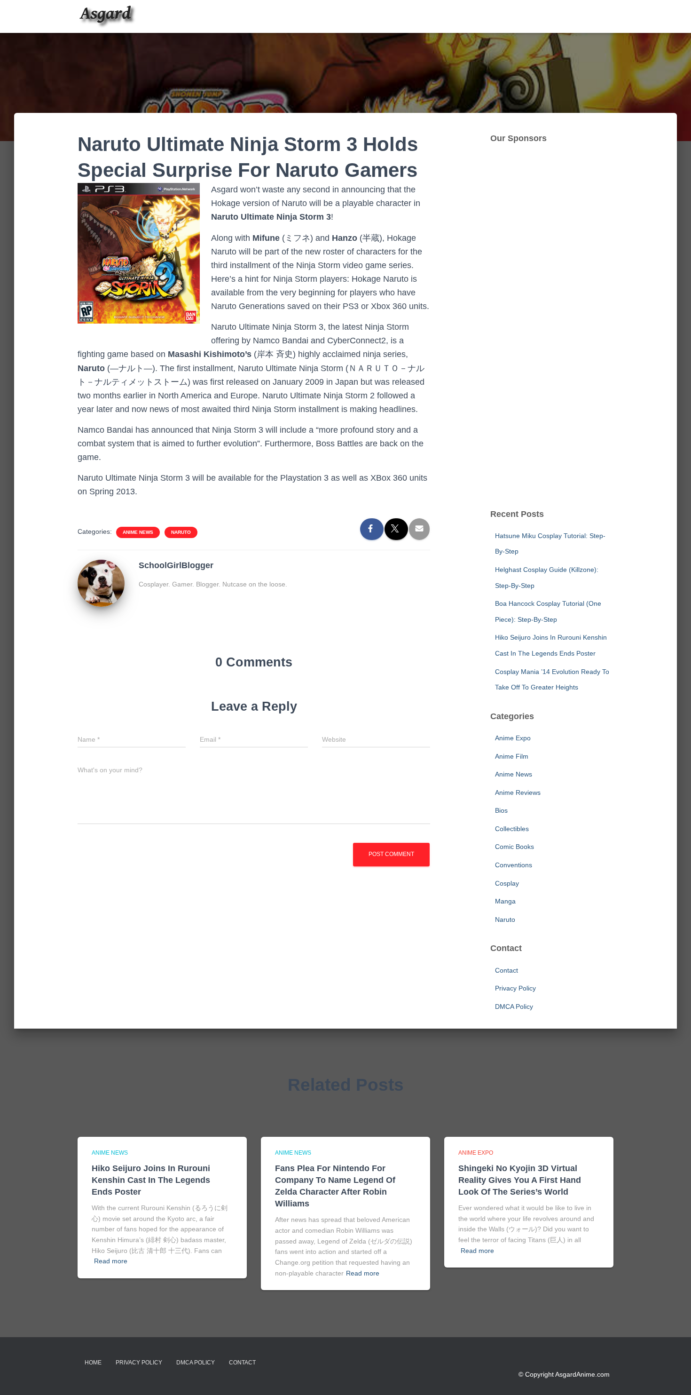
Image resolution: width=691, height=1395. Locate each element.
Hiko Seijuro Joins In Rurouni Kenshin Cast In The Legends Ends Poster (151, 1180)
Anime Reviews (518, 792)
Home (93, 1362)
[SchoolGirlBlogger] (101, 583)
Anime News (138, 532)
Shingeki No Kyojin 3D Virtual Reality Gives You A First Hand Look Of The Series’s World (519, 1180)
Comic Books (514, 846)
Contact (506, 970)
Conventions (513, 865)
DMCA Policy (514, 1006)
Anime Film (511, 756)
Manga (505, 901)
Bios (501, 810)
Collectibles (512, 828)
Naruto (181, 532)
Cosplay (507, 883)
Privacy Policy (515, 988)
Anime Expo (513, 738)
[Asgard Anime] (107, 16)
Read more (110, 1261)
